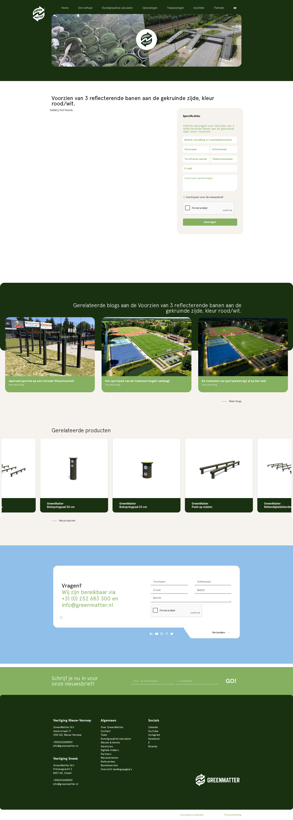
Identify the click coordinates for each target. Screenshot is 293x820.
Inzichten (198, 7)
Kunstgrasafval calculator (117, 7)
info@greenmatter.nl (87, 605)
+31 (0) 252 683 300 (86, 598)
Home (65, 7)
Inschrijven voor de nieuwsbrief (204, 197)
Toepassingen (175, 7)
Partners (219, 7)
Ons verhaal (85, 7)
